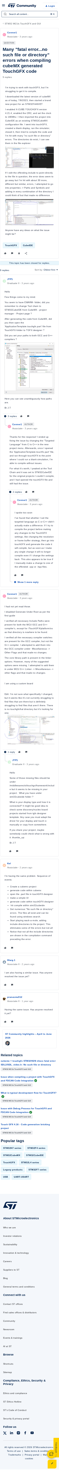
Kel (9, 863)
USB (5, 1177)
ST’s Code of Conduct (15, 1410)
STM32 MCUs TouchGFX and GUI (23, 23)
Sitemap (7, 1372)
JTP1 (10, 279)
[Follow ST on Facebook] (25, 1433)
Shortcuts (8, 1364)
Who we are (9, 1227)
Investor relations (12, 1236)
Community (9, 1321)
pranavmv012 (14, 997)
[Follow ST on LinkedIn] (11, 1433)
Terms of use (14, 1451)
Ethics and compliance (15, 1393)
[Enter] (5, 14)
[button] (3, 6)
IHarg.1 (11, 960)
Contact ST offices (13, 1304)
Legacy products (12, 1169)
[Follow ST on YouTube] (32, 1433)
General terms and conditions (19, 1286)
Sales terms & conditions (37, 1451)
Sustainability (10, 1244)
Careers (7, 1261)
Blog (5, 1278)
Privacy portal (32, 1454)
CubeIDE (28, 245)
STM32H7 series (12, 1148)
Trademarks (14, 1454)
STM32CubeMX (11, 1155)
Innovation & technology (16, 1253)
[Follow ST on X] (5, 1434)
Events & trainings (12, 1338)
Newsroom (8, 1329)
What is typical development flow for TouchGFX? (28, 1093)
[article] (29, 348)
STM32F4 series (36, 1148)
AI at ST (7, 1346)
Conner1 (12, 32)
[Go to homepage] (10, 1209)
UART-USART (21, 1177)
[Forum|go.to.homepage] (22, 6)
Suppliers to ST (11, 1270)
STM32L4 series (30, 1162)
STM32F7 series (37, 1169)
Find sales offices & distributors (20, 1312)
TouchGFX (11, 245)
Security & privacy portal (16, 1418)
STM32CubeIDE (35, 1155)
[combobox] (29, 14)
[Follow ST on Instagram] (18, 1433)
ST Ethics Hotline (12, 1401)
